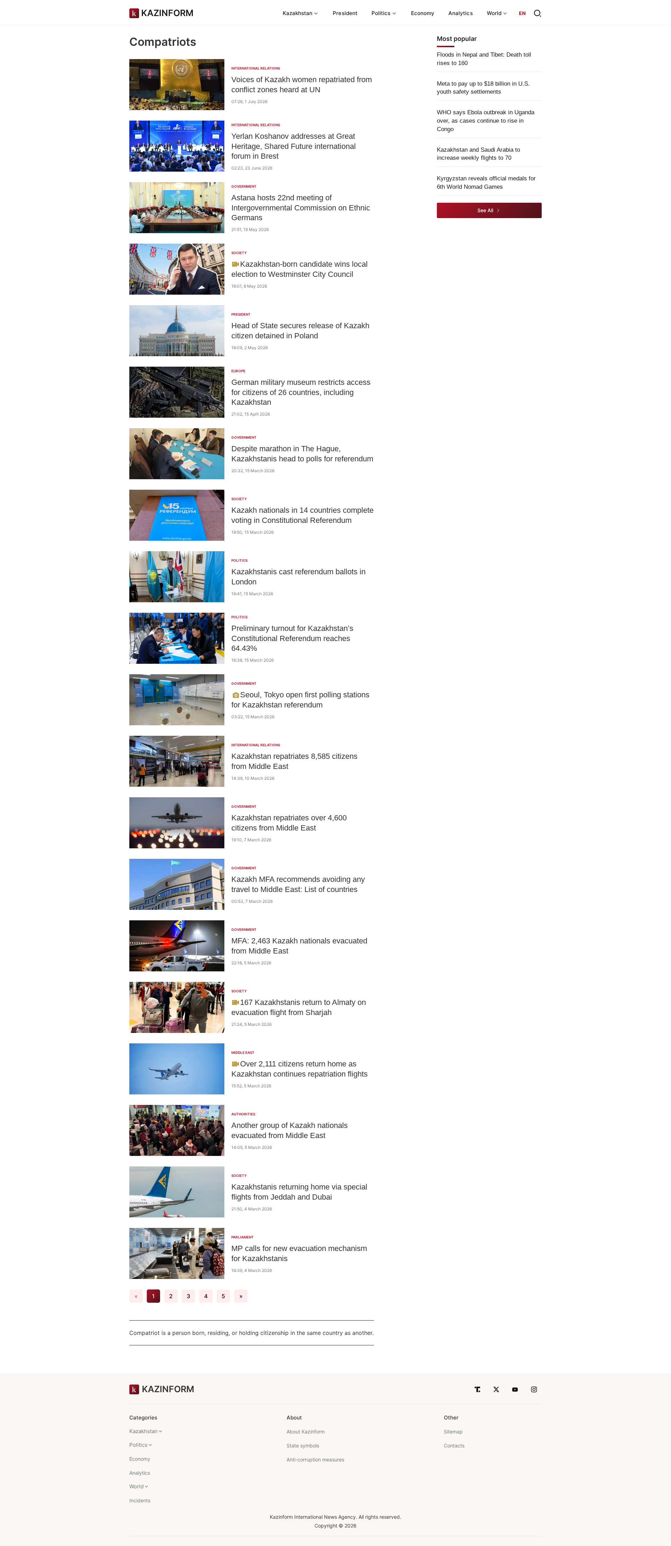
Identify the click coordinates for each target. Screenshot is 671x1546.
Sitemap (453, 1431)
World (136, 1486)
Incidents (139, 1500)
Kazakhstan (143, 1431)
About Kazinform (306, 1431)
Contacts (454, 1445)
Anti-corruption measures (315, 1459)
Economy (423, 13)
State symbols (303, 1445)
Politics (138, 1444)
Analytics (460, 13)
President (345, 13)
